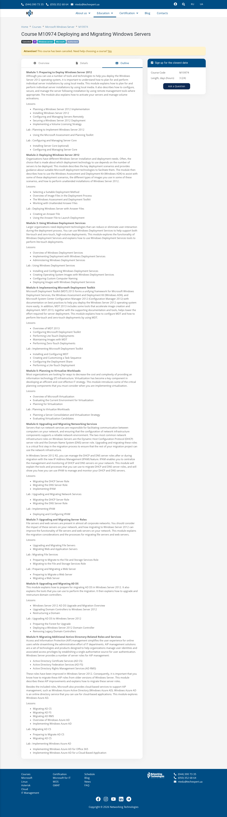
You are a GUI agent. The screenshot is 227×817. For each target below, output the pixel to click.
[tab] (41, 63)
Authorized (73, 41)
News (87, 781)
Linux (24, 781)
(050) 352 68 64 (59, 4)
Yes (110, 51)
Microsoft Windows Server (59, 26)
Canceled (26, 41)
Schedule (89, 774)
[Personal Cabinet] (175, 4)
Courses (36, 26)
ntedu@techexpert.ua (87, 4)
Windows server (46, 41)
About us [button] (81, 13)
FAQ (86, 785)
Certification (60, 774)
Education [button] (103, 13)
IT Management (30, 792)
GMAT (56, 785)
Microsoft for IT (61, 777)
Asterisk (25, 785)
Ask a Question (176, 86)
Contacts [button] (162, 13)
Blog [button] (147, 13)
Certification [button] (127, 13)
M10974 (83, 26)
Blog (87, 777)
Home (24, 26)
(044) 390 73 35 (34, 4)
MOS (55, 781)
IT (35, 41)
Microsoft (60, 41)
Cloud (24, 789)
